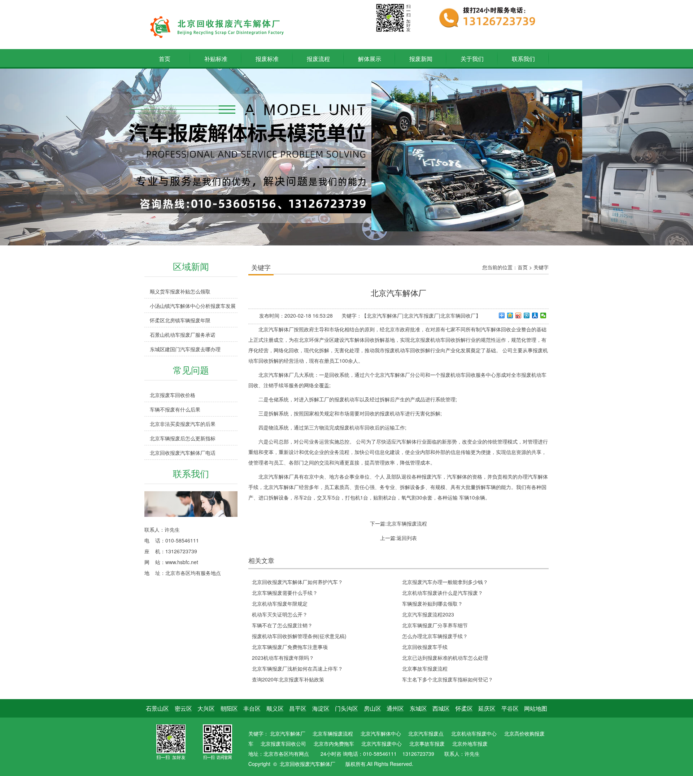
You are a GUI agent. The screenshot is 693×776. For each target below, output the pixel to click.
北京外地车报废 (470, 743)
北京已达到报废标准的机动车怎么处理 (445, 657)
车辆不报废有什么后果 (175, 409)
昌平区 (297, 708)
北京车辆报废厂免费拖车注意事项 (290, 646)
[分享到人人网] (535, 315)
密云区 (183, 708)
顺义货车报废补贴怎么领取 (180, 291)
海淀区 (321, 708)
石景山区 (157, 708)
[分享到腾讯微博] (527, 315)
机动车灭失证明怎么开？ (280, 614)
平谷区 (510, 708)
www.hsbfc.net (181, 562)
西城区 (441, 708)
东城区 (418, 708)
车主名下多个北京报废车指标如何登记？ (447, 679)
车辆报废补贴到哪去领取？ (432, 603)
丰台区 (252, 708)
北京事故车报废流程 (425, 668)
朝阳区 (229, 708)
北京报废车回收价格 (172, 394)
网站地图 (535, 708)
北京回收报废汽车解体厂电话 (182, 452)
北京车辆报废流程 (407, 523)
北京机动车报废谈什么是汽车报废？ (442, 592)
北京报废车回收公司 (283, 743)
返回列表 (407, 537)
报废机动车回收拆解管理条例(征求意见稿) (299, 636)
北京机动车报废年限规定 (280, 603)
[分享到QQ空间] (510, 315)
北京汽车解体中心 (381, 733)
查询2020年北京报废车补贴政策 (288, 679)
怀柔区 (464, 708)
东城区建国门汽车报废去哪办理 (185, 349)
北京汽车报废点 (426, 733)
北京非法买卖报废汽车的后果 (182, 423)
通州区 (395, 708)
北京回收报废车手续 (425, 646)
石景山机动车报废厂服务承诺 (182, 334)
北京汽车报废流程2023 (428, 614)
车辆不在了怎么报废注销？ (282, 625)
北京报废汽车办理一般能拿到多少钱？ (445, 581)
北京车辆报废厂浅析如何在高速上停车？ (297, 668)
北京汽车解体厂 (287, 733)
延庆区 (487, 708)
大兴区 (206, 708)
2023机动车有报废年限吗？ (283, 657)
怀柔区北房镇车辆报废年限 (180, 320)
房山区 (372, 708)
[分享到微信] (543, 315)
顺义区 (275, 708)
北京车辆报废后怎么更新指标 (182, 438)
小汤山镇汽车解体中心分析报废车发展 (193, 305)
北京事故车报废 (427, 743)
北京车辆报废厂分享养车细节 (435, 625)
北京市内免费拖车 (334, 743)
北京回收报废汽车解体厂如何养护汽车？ (297, 581)
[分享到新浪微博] (518, 315)
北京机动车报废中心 (474, 733)
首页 (523, 267)
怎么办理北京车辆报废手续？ (435, 636)
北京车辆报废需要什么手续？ (285, 592)
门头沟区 (346, 708)
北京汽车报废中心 (381, 743)
